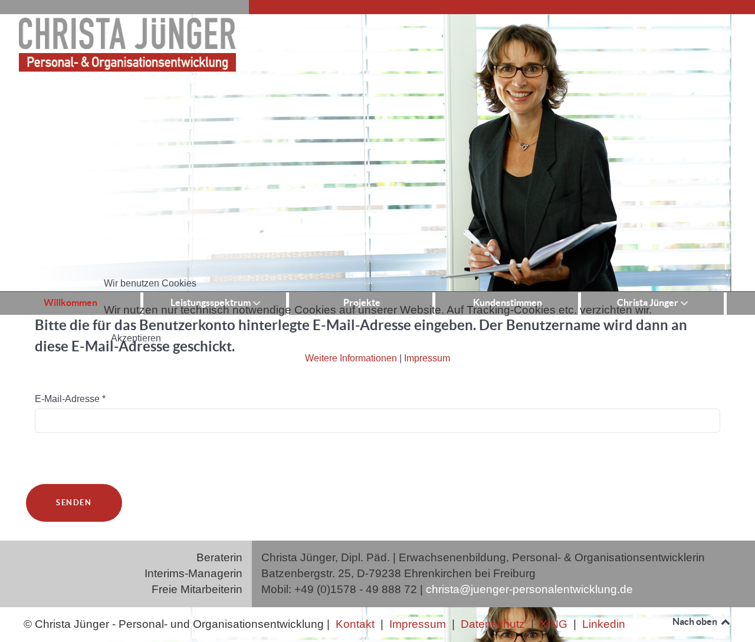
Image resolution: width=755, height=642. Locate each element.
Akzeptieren (136, 338)
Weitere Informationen (351, 358)
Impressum (427, 358)
